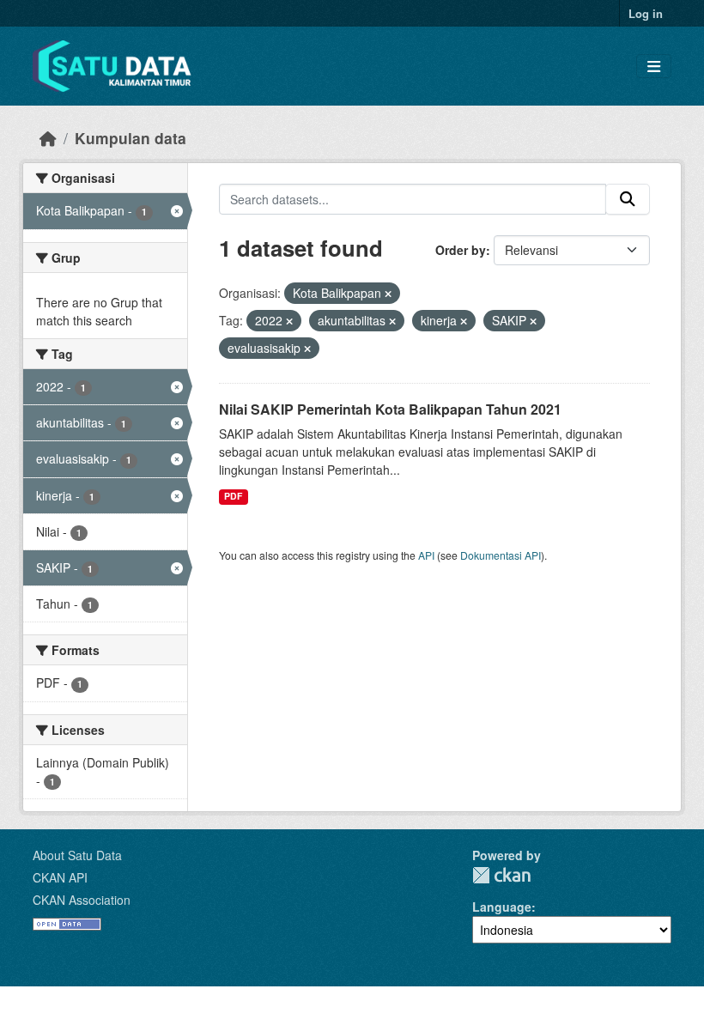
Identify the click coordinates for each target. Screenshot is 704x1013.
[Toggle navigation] (653, 66)
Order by (460, 249)
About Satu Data (77, 855)
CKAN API (60, 877)
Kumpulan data (130, 138)
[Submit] (627, 199)
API (426, 555)
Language (501, 906)
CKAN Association (81, 899)
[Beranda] (48, 138)
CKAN (501, 875)
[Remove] (388, 293)
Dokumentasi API (500, 555)
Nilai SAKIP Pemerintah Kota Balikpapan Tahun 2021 (390, 409)
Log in (645, 13)
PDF (233, 495)
